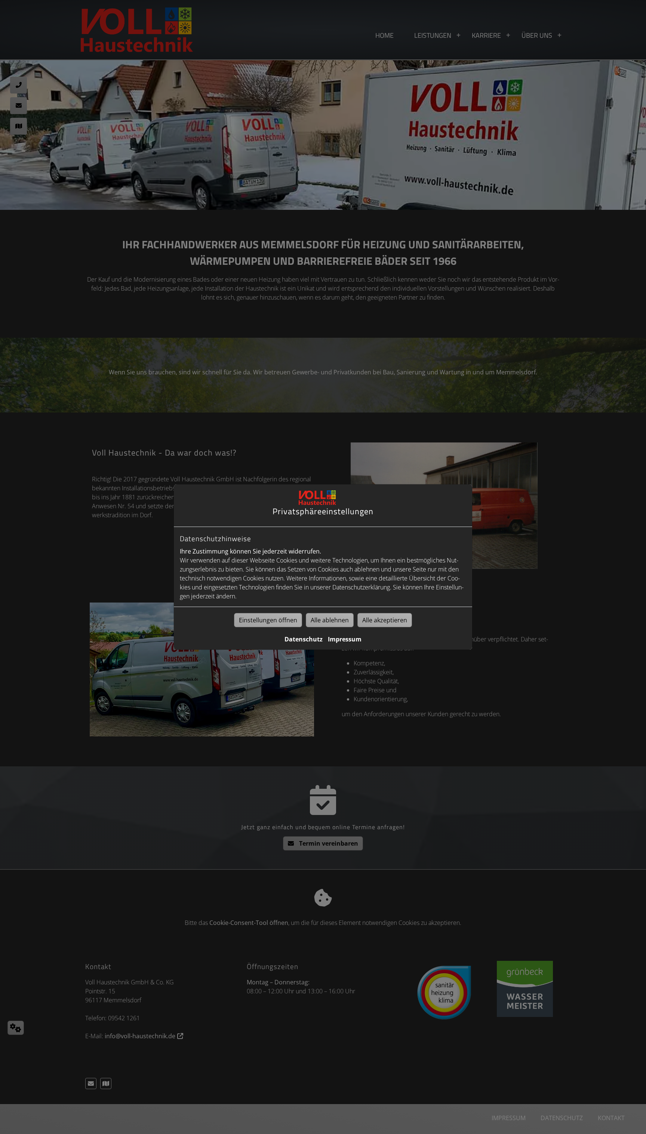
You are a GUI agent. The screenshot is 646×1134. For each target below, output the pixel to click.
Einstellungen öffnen (268, 620)
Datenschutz (303, 639)
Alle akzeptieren (384, 620)
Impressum (345, 639)
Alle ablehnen (330, 620)
